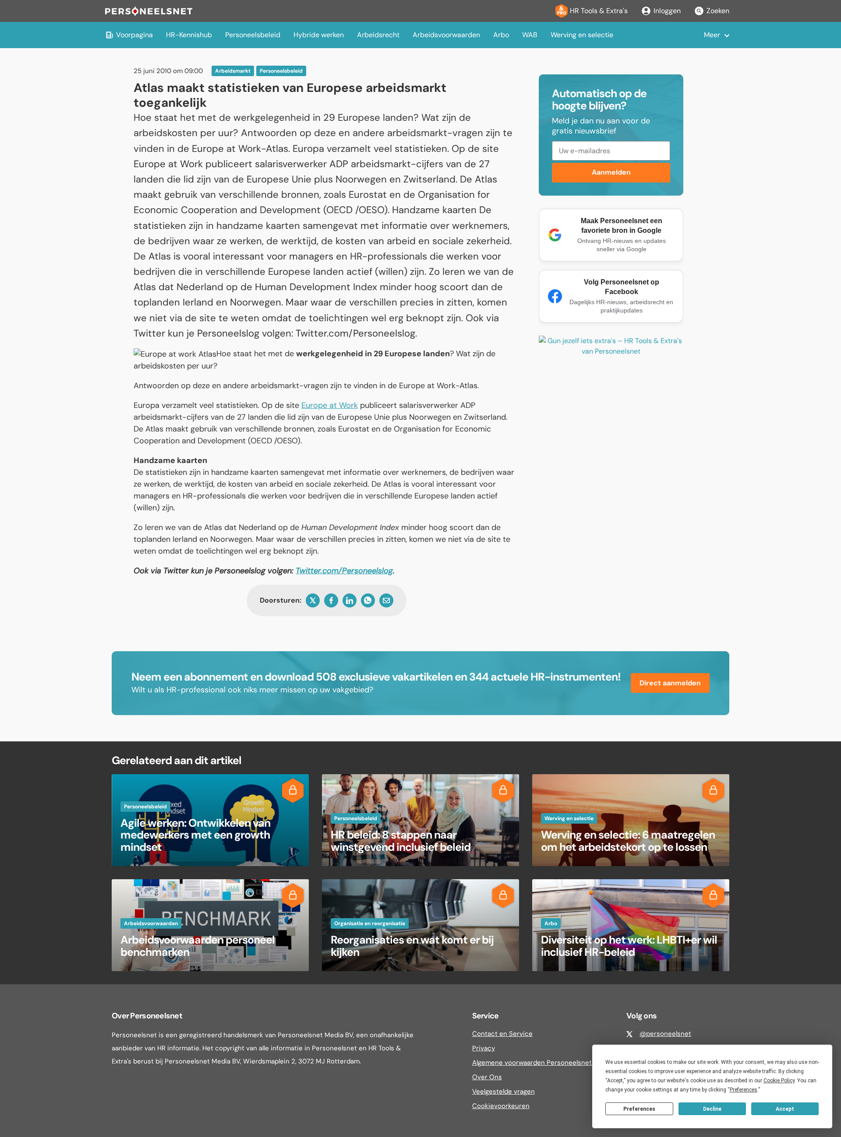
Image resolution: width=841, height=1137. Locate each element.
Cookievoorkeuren (501, 1106)
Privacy (483, 1048)
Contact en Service (502, 1033)
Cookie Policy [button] (779, 1080)
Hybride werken (318, 34)
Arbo (501, 34)
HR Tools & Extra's (599, 10)
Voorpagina (134, 34)
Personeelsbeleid (252, 34)
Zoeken (718, 10)
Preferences (639, 1109)
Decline (712, 1109)
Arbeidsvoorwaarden (446, 34)
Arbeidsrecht (378, 34)
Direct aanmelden (670, 683)
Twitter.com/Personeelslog (344, 570)
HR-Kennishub (189, 34)
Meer (712, 34)
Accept (785, 1109)
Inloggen (667, 10)
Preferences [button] (743, 1090)
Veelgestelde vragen (503, 1091)
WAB (529, 34)
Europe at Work (329, 405)
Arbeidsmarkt (233, 70)
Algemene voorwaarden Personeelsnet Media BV (547, 1062)
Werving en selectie (582, 34)
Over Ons (487, 1077)
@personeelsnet (665, 1033)
